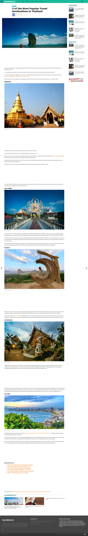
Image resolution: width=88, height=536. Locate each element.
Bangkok (13, 491)
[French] (76, 78)
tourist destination (42, 491)
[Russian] (74, 80)
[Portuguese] (72, 80)
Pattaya (27, 491)
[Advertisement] (34, 58)
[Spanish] (76, 80)
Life (45, 1)
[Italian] (82, 78)
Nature (27, 1)
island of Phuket (16, 315)
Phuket (31, 491)
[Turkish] (82, 80)
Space (36, 1)
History (41, 1)
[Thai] (80, 80)
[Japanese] (70, 80)
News (23, 1)
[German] (78, 78)
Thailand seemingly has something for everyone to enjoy (16, 76)
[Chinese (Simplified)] (70, 78)
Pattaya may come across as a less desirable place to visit (38, 433)
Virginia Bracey (20, 14)
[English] (74, 78)
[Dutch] (72, 78)
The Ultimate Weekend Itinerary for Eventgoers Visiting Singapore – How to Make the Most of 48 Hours (13, 507)
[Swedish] (78, 80)
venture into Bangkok (58, 156)
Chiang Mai (18, 491)
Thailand (35, 491)
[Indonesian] (80, 78)
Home (19, 1)
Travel (32, 1)
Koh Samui (23, 491)
